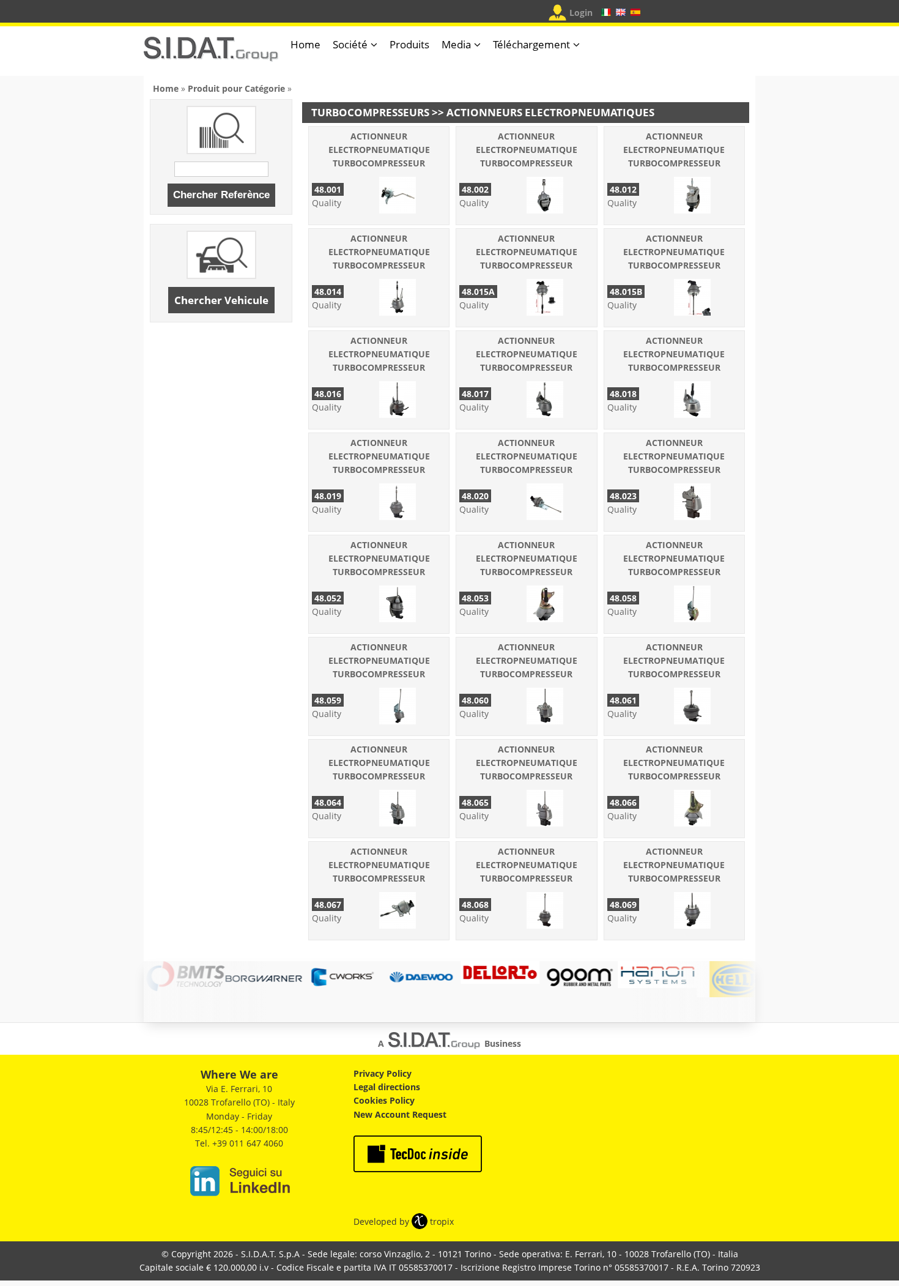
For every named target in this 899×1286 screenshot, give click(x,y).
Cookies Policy (384, 1100)
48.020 (475, 496)
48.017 (475, 394)
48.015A (478, 291)
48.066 (623, 802)
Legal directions (386, 1087)
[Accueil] (211, 54)
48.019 (327, 496)
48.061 (623, 700)
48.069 (623, 904)
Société (350, 44)
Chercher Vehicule (221, 300)
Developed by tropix (403, 1221)
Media (456, 44)
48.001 (327, 189)
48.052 (327, 598)
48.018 (623, 394)
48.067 (327, 904)
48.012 (623, 189)
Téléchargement (531, 44)
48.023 (623, 496)
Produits (409, 44)
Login (581, 12)
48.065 (475, 802)
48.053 (475, 598)
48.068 (475, 904)
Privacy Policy (382, 1073)
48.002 (475, 189)
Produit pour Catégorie (236, 88)
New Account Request (399, 1114)
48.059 (327, 700)
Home (305, 44)
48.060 (475, 700)
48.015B (626, 291)
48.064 (327, 802)
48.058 (623, 598)
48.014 (327, 291)
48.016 (327, 394)
